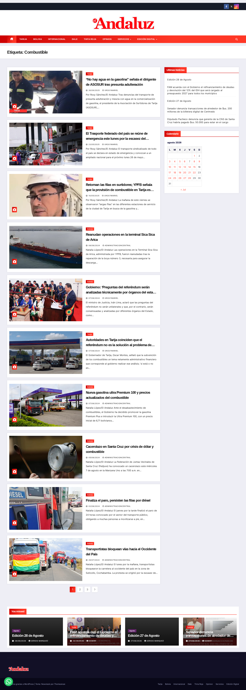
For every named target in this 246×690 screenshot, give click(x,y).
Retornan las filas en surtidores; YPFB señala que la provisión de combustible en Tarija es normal (119, 190)
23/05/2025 (94, 144)
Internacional (57, 39)
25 (174, 178)
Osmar (92, 641)
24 (169, 178)
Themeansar (59, 684)
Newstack (45, 684)
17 (170, 172)
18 (175, 172)
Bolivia (37, 39)
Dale (75, 39)
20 (184, 172)
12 (180, 167)
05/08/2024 (94, 457)
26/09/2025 (94, 90)
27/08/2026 (136, 641)
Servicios (124, 39)
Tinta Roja (90, 39)
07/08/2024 (94, 298)
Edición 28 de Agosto (179, 79)
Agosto (16, 631)
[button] (236, 39)
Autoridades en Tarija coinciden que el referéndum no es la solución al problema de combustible (118, 345)
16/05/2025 (94, 196)
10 (170, 167)
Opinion (107, 39)
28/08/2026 (21, 641)
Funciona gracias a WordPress (20, 684)
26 (180, 178)
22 (194, 172)
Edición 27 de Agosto (179, 100)
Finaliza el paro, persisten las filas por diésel (118, 500)
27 (184, 178)
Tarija (23, 39)
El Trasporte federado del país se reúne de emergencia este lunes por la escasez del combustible (117, 139)
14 (189, 167)
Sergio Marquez (39, 641)
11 (175, 167)
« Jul (183, 189)
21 (189, 172)
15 (194, 167)
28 (189, 178)
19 (180, 172)
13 (185, 167)
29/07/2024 (94, 560)
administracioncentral (118, 245)
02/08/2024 (94, 506)
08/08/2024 (95, 245)
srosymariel (111, 90)
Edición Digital (146, 39)
